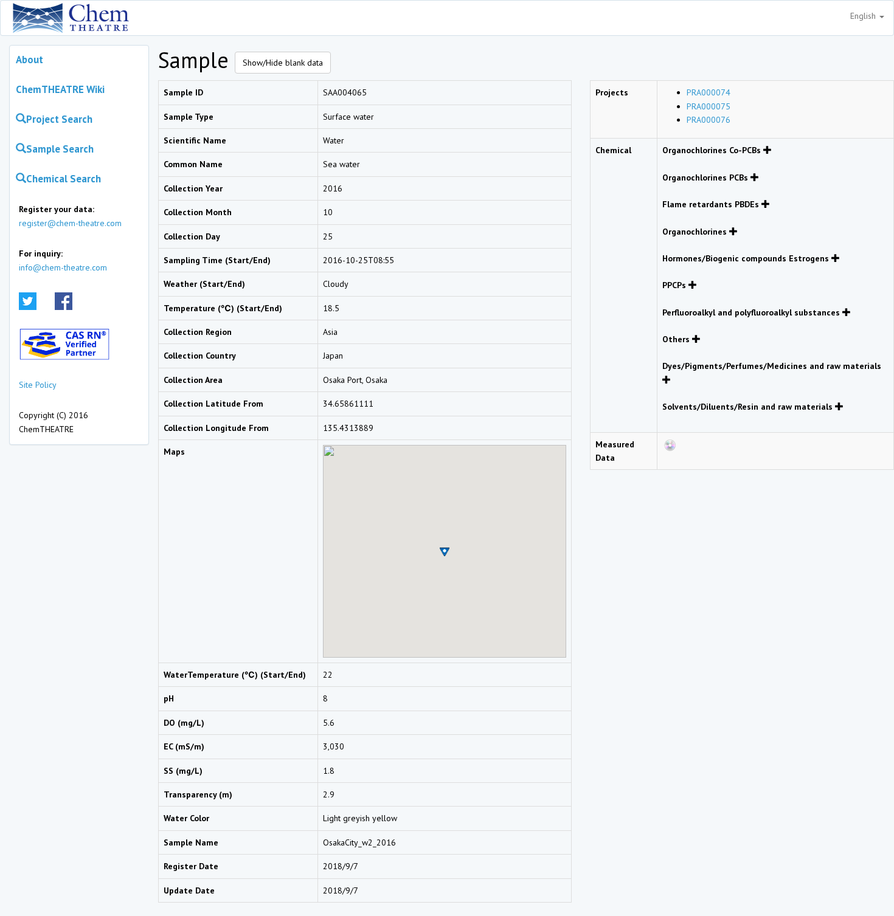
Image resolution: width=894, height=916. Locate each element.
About (29, 59)
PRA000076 (708, 119)
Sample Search (60, 149)
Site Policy (38, 384)
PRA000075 (708, 106)
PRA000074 (708, 92)
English (864, 15)
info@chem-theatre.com (63, 267)
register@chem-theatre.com (70, 223)
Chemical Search (63, 178)
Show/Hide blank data (283, 62)
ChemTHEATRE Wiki (60, 89)
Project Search (59, 119)
